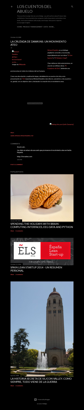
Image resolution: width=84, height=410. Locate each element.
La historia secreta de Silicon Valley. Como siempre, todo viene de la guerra (41, 380)
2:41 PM (19, 159)
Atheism (17, 135)
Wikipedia (22, 64)
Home (19, 27)
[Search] (72, 6)
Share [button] (12, 132)
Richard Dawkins (53, 50)
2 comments (19, 274)
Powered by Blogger (44, 399)
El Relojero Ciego (60, 58)
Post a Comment (16, 164)
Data (46, 27)
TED (23, 79)
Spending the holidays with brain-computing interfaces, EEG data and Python (41, 225)
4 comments (19, 231)
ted (32, 135)
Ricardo (19, 147)
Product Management (33, 27)
